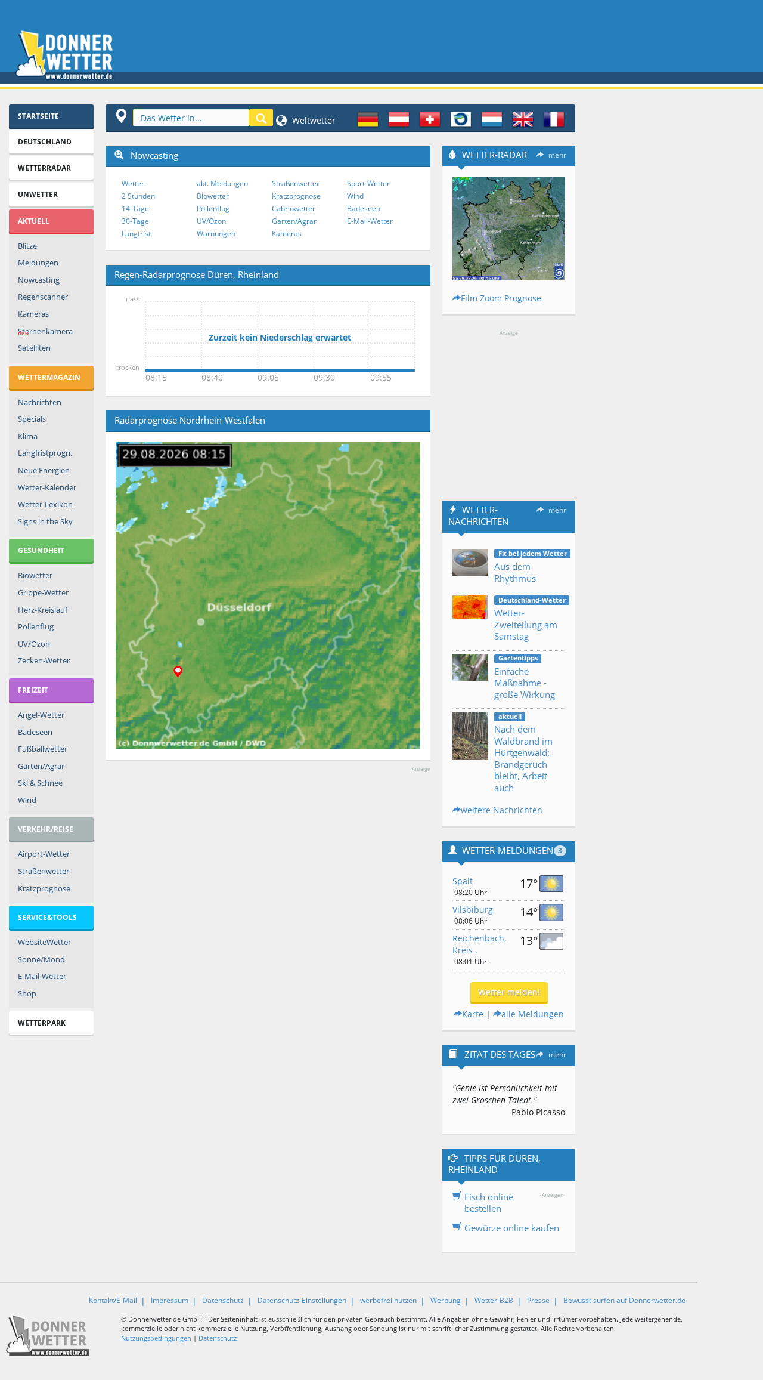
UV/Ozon (34, 643)
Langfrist (136, 234)
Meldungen (38, 262)
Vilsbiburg (472, 909)
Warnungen (216, 234)
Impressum (169, 1300)
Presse (538, 1300)
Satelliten (34, 347)
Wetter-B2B (493, 1300)
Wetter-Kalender (47, 487)
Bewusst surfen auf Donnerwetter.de (624, 1300)
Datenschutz (223, 1300)
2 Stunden (138, 196)
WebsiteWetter (44, 942)
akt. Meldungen (222, 183)
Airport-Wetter (44, 853)
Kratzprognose (44, 888)
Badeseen (35, 732)
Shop (27, 993)
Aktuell (33, 221)
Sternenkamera (45, 332)
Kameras (33, 313)
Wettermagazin (49, 377)
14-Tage (135, 208)
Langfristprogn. (45, 452)
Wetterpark (42, 1023)
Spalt (462, 881)
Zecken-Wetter (44, 660)
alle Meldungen (532, 1014)
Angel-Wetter (41, 714)
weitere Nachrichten (501, 810)
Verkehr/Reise (45, 829)
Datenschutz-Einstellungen (302, 1300)
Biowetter (35, 575)
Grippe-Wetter (43, 592)
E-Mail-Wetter (42, 976)
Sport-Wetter (368, 183)
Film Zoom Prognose (501, 298)
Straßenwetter (43, 871)
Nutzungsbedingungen (156, 1337)
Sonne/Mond (41, 959)
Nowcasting (39, 279)
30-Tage (135, 221)
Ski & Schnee (40, 782)
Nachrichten (39, 402)
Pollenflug (36, 626)
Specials (32, 418)
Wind (27, 800)
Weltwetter (313, 120)
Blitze (27, 245)
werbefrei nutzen (388, 1300)
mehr (557, 155)
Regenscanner (43, 296)
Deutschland (45, 142)
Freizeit (33, 690)
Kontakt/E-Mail (113, 1300)
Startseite (38, 116)
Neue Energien (44, 470)
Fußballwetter (42, 748)
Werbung (445, 1300)
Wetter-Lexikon (45, 504)
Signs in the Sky (45, 521)
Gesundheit (41, 550)
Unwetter (38, 194)
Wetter (133, 183)
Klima (28, 436)
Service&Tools (47, 917)
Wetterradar (44, 168)
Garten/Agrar (41, 766)
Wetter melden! (509, 992)
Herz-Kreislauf (42, 609)
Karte (472, 1014)
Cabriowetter (293, 208)
